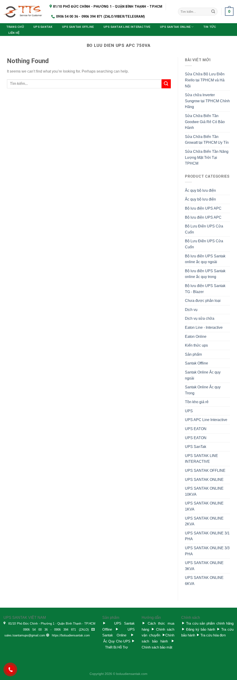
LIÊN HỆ (14, 33)
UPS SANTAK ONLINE (175, 27)
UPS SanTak (195, 447)
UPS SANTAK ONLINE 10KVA (204, 491)
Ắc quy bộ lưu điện (200, 190)
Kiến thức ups (196, 345)
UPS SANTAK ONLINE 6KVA (204, 581)
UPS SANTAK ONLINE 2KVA (204, 521)
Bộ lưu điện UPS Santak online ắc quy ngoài (205, 259)
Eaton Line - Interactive (204, 327)
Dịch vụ (191, 310)
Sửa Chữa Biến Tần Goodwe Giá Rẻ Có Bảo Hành (205, 122)
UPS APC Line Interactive (206, 420)
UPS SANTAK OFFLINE (78, 27)
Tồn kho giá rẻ (197, 402)
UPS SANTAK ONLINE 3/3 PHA (207, 551)
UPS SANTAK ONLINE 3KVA (204, 566)
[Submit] (213, 12)
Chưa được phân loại (203, 301)
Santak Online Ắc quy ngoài (203, 375)
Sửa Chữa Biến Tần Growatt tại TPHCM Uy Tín (207, 140)
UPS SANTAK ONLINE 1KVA (204, 506)
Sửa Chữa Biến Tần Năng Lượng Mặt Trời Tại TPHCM (206, 157)
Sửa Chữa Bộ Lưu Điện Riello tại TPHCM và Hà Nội (205, 80)
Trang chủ (15, 27)
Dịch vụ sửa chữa (199, 318)
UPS (189, 411)
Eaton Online (195, 336)
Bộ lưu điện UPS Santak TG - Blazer (205, 289)
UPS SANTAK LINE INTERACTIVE (126, 27)
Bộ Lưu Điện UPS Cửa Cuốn (204, 229)
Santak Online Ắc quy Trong (203, 390)
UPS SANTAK (43, 27)
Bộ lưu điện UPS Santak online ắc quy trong (205, 274)
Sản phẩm (193, 354)
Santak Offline (196, 363)
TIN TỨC (209, 27)
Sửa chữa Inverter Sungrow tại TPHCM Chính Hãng (207, 101)
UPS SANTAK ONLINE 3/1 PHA (207, 536)
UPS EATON (195, 429)
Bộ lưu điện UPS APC (203, 208)
